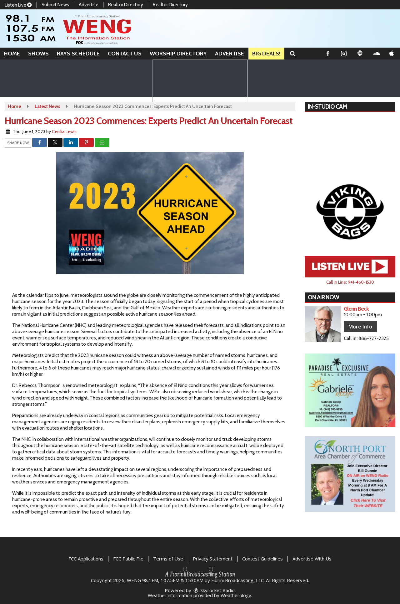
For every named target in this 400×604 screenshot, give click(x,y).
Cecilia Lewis (64, 131)
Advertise (88, 5)
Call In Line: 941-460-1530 (350, 282)
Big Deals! (266, 53)
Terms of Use (168, 558)
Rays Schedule (78, 53)
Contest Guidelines (262, 558)
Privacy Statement (212, 558)
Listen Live (16, 5)
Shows (38, 53)
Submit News (55, 5)
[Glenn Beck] (323, 324)
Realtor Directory (125, 5)
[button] (293, 53)
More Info (360, 326)
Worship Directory (178, 53)
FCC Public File (128, 558)
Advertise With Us (312, 558)
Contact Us (125, 53)
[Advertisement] (350, 211)
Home (12, 53)
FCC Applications (85, 558)
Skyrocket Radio (217, 590)
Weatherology (236, 595)
